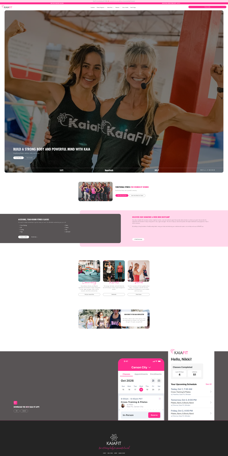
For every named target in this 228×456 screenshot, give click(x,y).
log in (122, 1)
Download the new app (114, 1)
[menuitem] (93, 7)
